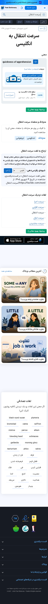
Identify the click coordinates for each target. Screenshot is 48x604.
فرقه (32, 455)
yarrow (25, 430)
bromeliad (11, 424)
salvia (38, 448)
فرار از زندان (18, 455)
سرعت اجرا (39, 201)
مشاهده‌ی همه (6, 271)
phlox (26, 448)
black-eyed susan (17, 417)
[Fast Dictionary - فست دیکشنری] (9, 8)
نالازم (23, 480)
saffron (37, 424)
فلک (10, 467)
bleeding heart (16, 436)
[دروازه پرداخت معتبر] (34, 518)
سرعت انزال (39, 218)
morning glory (31, 442)
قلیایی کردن (36, 467)
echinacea (33, 436)
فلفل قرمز (33, 461)
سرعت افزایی (38, 207)
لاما (11, 473)
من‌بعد (11, 480)
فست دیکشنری (18, 588)
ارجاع (20, 21)
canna (25, 424)
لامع (23, 473)
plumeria (35, 417)
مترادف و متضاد (31, 21)
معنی (43, 21)
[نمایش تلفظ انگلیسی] (35, 61)
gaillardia (15, 442)
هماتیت (36, 480)
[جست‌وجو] (4, 15)
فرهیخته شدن (17, 461)
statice (12, 430)
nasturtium (12, 448)
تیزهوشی (20, 138)
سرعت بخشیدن (36, 223)
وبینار (30, 486)
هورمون (18, 486)
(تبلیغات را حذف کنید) (31, 69)
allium (36, 430)
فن (22, 467)
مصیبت (36, 473)
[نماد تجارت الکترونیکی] (25, 518)
